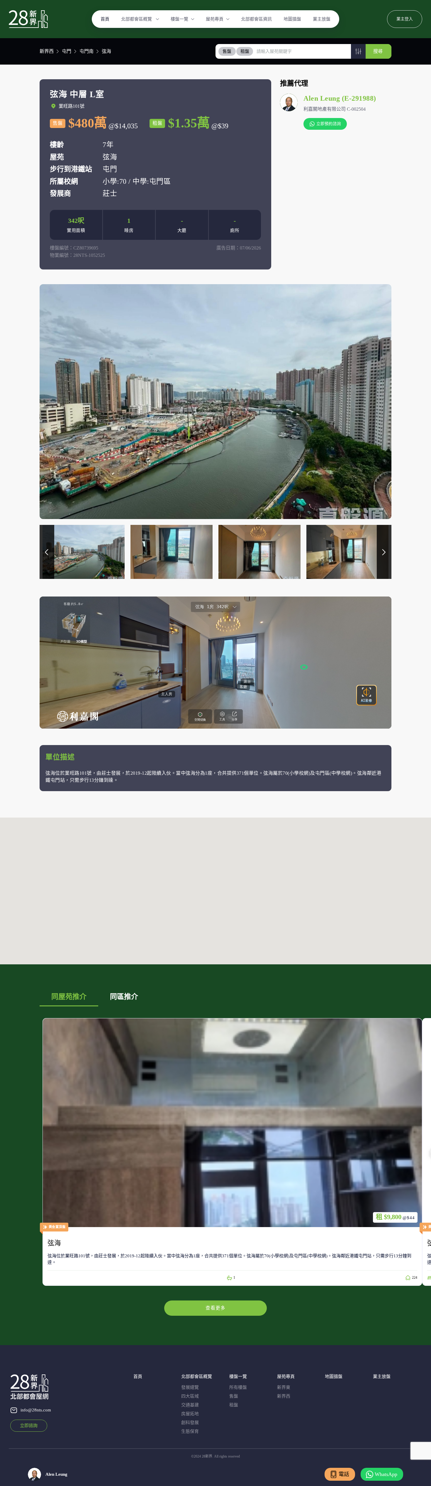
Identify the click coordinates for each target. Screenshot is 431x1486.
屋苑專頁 (214, 19)
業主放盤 (321, 19)
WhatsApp (386, 1474)
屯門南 (86, 51)
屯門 (66, 51)
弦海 (106, 51)
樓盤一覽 (179, 19)
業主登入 (404, 19)
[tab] (227, 51)
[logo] (28, 19)
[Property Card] (232, 1152)
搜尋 (378, 51)
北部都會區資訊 (256, 19)
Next (384, 552)
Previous (47, 552)
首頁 (105, 19)
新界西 (47, 51)
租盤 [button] (244, 51)
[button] (358, 51)
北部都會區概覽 (137, 19)
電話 (344, 1474)
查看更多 (215, 1307)
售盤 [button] (227, 51)
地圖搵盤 (292, 19)
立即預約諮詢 (328, 124)
